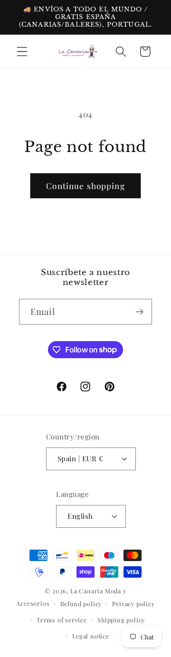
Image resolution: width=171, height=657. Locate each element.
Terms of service (62, 620)
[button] (22, 51)
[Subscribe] (139, 311)
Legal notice (90, 636)
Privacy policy (133, 604)
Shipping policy (121, 620)
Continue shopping (85, 185)
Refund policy (81, 604)
